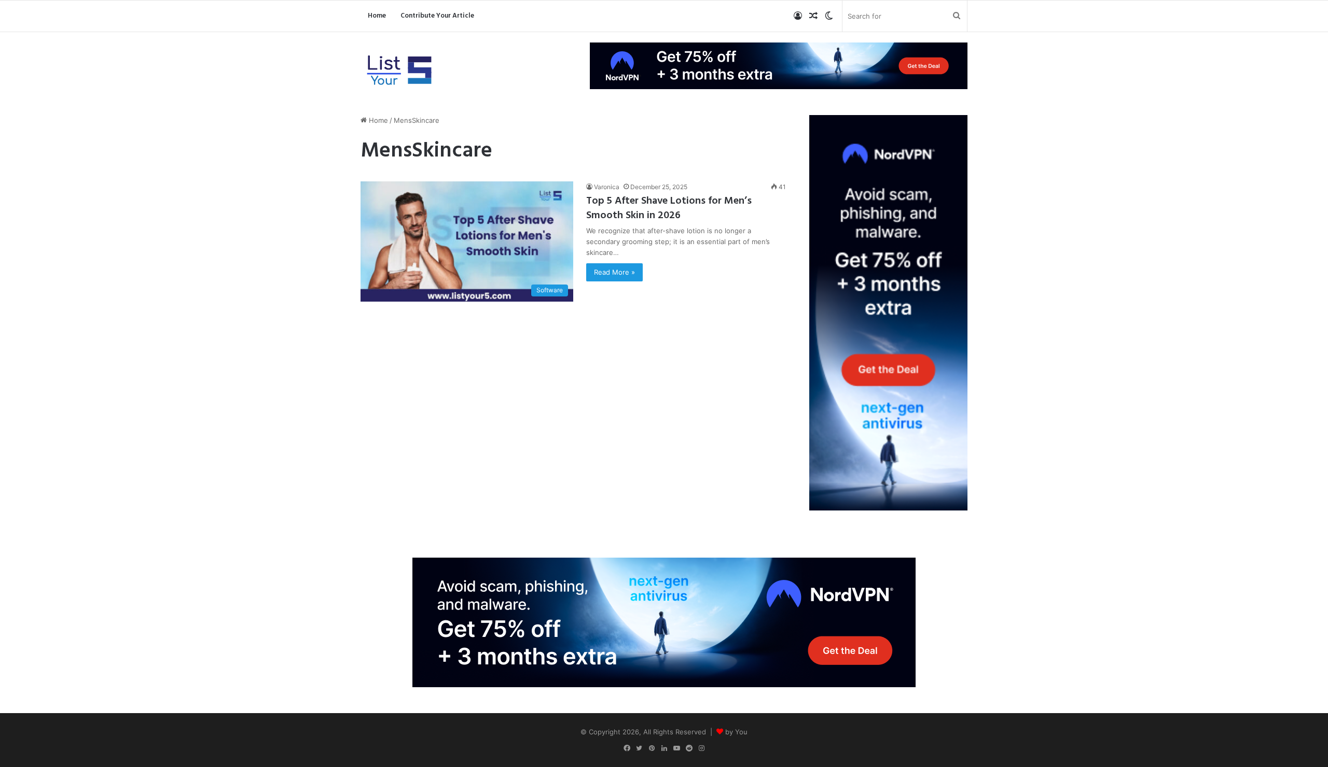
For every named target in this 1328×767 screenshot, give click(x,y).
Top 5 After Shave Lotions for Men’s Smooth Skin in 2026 (669, 208)
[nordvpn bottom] (664, 621)
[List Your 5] (399, 71)
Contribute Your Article (437, 15)
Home (377, 15)
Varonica (606, 187)
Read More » (614, 272)
